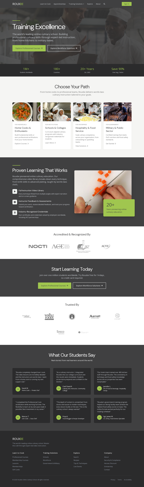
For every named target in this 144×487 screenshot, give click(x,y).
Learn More (49, 143)
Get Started (110, 144)
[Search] (104, 4)
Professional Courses (20, 457)
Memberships (17, 466)
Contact (107, 470)
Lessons (15, 463)
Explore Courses (21, 144)
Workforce (47, 460)
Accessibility (128, 480)
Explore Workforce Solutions (63, 48)
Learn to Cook (45, 4)
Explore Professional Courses (28, 48)
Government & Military (51, 463)
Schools (46, 457)
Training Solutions (75, 4)
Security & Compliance (112, 460)
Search (76, 457)
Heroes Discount (110, 463)
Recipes (76, 460)
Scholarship (108, 466)
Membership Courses (20, 460)
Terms (120, 480)
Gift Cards (16, 470)
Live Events (78, 466)
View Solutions (81, 146)
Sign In (126, 4)
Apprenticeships (60, 4)
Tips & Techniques (80, 463)
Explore (90, 4)
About (98, 4)
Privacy (113, 480)
